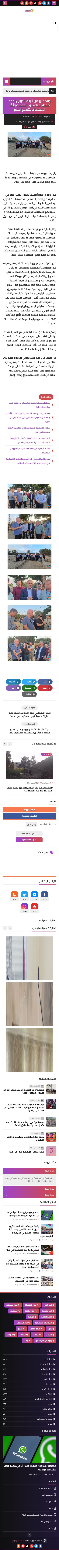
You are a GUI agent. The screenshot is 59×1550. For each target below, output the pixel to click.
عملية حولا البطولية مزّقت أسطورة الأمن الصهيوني (25, 1138)
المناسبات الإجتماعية (43, 1323)
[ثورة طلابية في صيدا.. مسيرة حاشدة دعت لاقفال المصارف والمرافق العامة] (51, 1122)
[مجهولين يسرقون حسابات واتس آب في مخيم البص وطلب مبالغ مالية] (47, 1215)
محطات (49, 1334)
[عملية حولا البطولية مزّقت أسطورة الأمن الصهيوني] (51, 1137)
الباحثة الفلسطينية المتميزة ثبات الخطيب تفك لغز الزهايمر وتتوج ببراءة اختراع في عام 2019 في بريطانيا (24, 1107)
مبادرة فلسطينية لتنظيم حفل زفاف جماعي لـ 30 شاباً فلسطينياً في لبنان (29, 430)
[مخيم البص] (29, 10)
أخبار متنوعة (47, 1311)
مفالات (36, 1334)
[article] (29, 711)
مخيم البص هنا (47, 1521)
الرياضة (31, 1317)
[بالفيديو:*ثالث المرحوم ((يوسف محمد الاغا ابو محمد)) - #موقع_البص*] (51, 1089)
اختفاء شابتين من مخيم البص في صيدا (26, 1152)
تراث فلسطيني (22, 1323)
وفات (26, 1340)
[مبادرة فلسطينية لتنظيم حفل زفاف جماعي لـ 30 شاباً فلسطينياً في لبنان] (47, 1250)
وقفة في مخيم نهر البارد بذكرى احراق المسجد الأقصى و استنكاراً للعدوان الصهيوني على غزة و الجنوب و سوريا (28, 417)
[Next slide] (5, 744)
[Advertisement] (29, 45)
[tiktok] (35, 3)
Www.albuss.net (48, 1474)
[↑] (29, 1535)
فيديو (20, 1328)
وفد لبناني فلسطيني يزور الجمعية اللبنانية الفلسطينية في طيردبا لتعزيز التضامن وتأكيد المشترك (28, 461)
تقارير (50, 1328)
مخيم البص (16, 1540)
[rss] (27, 3)
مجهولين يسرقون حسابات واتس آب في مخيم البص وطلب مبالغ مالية (29, 405)
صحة (50, 1414)
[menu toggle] (54, 3)
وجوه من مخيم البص (44, 1340)
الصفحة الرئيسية (44, 121)
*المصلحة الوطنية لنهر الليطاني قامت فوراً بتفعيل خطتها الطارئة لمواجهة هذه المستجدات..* (30, 789)
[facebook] (48, 3)
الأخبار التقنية (46, 1317)
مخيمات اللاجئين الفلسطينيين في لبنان (37, 1515)
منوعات (10, 1334)
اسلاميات (14, 1311)
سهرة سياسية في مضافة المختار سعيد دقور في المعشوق (30, 451)
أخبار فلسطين (11, 1305)
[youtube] (40, 3)
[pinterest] (31, 3)
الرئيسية (46, 81)
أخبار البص (48, 1305)
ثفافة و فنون (35, 1328)
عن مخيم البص (47, 1495)
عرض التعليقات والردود (28, 839)
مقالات (23, 1334)
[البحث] (5, 3)
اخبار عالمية (29, 1311)
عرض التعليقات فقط (28, 833)
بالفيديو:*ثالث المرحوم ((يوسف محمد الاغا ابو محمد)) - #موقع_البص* (23, 1091)
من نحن (50, 1528)
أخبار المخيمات (30, 1305)
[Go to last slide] (10, 744)
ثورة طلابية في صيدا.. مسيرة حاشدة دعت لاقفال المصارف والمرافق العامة (25, 1123)
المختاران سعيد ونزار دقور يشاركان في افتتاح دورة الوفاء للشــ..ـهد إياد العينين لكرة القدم (30, 440)
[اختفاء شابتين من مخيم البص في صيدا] (51, 1151)
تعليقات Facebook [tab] (29, 816)
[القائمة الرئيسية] (6, 81)
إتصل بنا (49, 1501)
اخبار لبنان (31, 121)
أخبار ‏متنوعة (20, 121)
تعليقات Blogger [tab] (29, 809)
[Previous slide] (10, 928)
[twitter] (44, 3)
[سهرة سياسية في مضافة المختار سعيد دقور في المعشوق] (47, 1281)
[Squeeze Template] (45, 1541)
